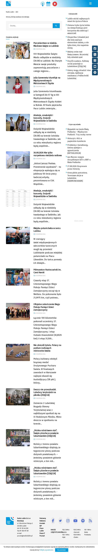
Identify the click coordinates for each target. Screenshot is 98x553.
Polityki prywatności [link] (46, 550)
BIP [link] (41, 526)
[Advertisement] (82, 101)
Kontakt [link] (42, 523)
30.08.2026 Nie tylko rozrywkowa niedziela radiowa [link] (47, 154)
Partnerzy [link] (43, 518)
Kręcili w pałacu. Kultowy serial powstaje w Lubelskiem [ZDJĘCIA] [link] (78, 64)
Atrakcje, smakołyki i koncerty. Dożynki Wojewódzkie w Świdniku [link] (45, 118)
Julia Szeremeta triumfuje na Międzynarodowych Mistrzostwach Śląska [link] (46, 80)
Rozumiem (61, 550)
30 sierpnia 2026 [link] (40, 49)
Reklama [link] (43, 521)
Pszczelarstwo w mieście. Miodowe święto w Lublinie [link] (46, 44)
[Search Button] (56, 25)
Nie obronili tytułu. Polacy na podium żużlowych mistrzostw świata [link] (47, 348)
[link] (8, 3)
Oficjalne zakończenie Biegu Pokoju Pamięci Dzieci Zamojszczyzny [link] (46, 307)
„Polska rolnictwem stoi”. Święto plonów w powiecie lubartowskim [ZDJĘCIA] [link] (45, 433)
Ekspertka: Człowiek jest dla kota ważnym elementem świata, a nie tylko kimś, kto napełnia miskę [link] (78, 42)
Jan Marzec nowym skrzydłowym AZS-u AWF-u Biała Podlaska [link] (79, 160)
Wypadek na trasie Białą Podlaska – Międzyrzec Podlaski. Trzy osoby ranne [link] (79, 132)
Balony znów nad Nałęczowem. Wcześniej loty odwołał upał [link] (77, 54)
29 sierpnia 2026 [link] (40, 234)
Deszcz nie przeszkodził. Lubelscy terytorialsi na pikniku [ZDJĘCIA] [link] (44, 392)
